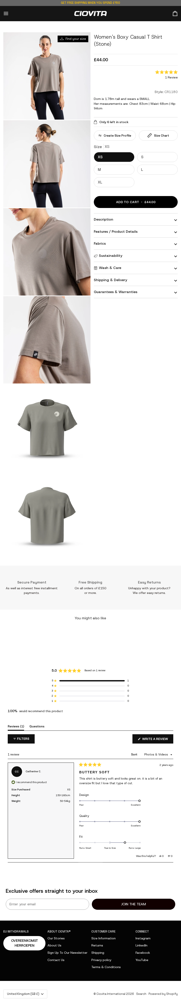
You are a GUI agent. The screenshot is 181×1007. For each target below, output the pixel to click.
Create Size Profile (117, 135)
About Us (54, 945)
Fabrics (100, 243)
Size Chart (161, 135)
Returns (97, 945)
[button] (166, 75)
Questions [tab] (36, 726)
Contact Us (55, 960)
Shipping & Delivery (110, 280)
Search (141, 994)
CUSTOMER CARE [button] (103, 931)
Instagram (143, 938)
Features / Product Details (116, 231)
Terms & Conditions (106, 967)
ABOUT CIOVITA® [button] (59, 931)
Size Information (103, 938)
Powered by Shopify (163, 994)
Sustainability (110, 255)
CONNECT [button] (142, 931)
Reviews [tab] (16, 726)
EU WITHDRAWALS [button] (16, 931)
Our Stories (56, 938)
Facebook (143, 952)
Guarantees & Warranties (115, 292)
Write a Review (157, 740)
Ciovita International (110, 994)
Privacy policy (101, 960)
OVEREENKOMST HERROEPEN (24, 943)
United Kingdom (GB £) (23, 994)
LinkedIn (141, 945)
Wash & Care (110, 267)
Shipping (97, 952)
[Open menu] (10, 13)
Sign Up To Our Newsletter (67, 952)
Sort (134, 754)
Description (103, 219)
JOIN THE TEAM (133, 904)
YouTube (142, 960)
